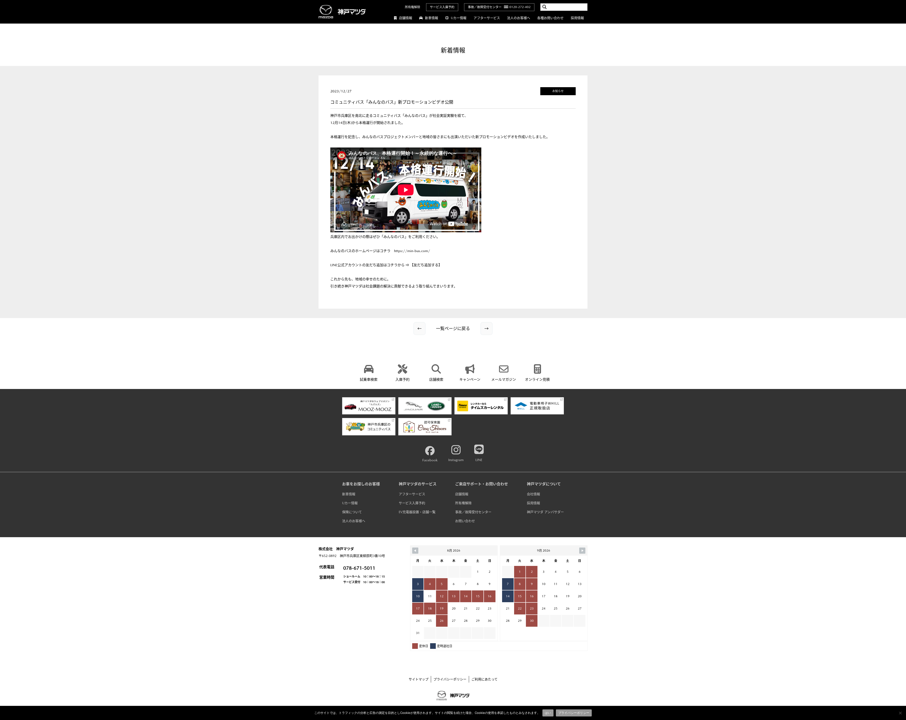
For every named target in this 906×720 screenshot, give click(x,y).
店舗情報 (405, 18)
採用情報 (577, 18)
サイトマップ (418, 679)
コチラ (385, 251)
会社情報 (533, 494)
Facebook (429, 460)
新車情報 (431, 18)
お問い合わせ (465, 521)
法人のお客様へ (518, 18)
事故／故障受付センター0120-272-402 (499, 7)
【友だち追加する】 (426, 265)
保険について (352, 512)
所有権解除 (412, 7)
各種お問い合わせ (550, 18)
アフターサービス (487, 18)
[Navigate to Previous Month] (415, 551)
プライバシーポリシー (449, 679)
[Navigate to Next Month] (582, 551)
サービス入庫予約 (442, 7)
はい (548, 713)
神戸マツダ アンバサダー (545, 512)
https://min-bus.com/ (412, 251)
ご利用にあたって (484, 679)
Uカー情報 (458, 18)
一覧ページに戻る (453, 328)
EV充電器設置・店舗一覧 (417, 512)
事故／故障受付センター (473, 512)
